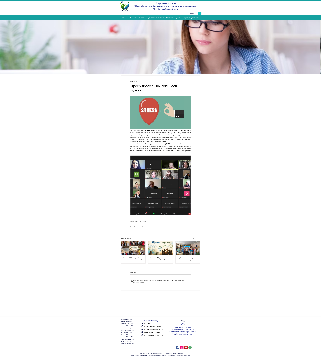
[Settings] (142, 326)
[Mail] (142, 332)
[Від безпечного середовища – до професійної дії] (188, 248)
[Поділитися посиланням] (142, 227)
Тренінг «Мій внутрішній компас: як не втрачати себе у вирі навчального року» (133, 259)
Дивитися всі (196, 238)
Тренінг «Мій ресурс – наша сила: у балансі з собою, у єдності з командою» (159, 259)
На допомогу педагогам (153, 335)
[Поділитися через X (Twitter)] (134, 227)
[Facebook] (177, 347)
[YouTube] (186, 347)
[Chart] (142, 329)
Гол (145, 323)
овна (149, 323)
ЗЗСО (136, 221)
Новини (132, 221)
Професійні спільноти (152, 326)
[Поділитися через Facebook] (130, 227)
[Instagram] (181, 347)
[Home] (142, 324)
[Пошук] (199, 13)
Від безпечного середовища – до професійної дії (187, 259)
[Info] (142, 335)
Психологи (143, 221)
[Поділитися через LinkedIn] (138, 227)
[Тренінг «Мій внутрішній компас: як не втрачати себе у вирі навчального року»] (133, 248)
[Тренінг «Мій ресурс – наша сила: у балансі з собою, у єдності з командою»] (160, 248)
